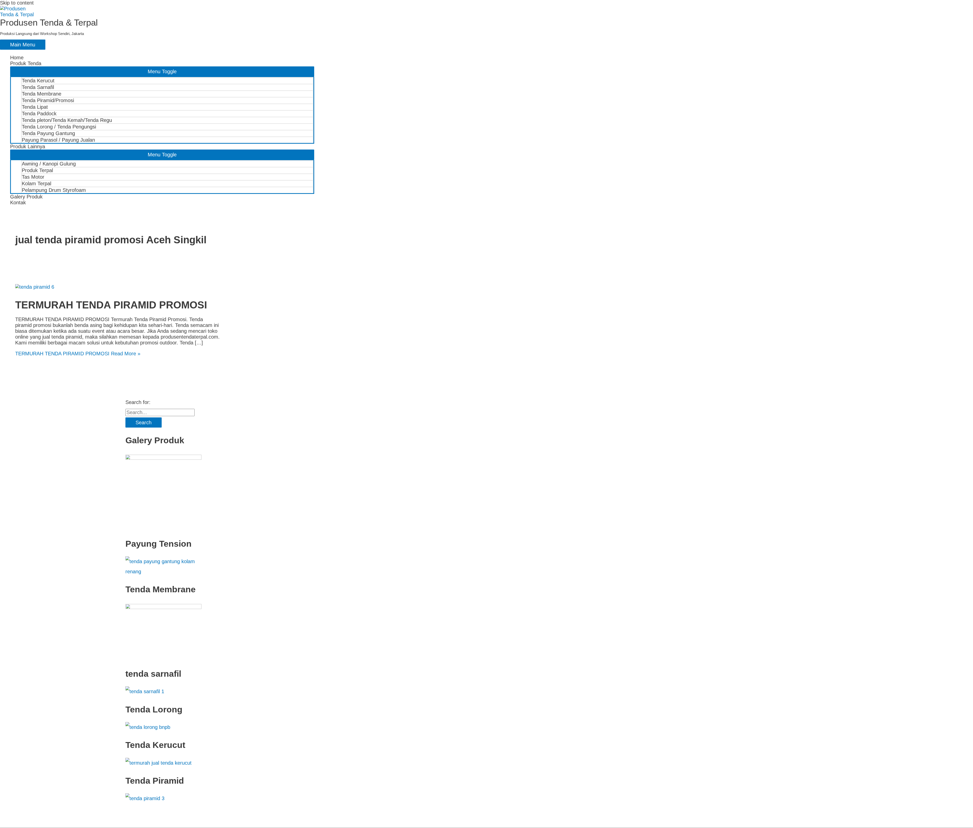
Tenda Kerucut (38, 80)
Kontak (18, 202)
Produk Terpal (37, 170)
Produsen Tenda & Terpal (49, 22)
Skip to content (17, 3)
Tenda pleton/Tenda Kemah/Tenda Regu (67, 120)
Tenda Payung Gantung (48, 133)
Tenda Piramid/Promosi (48, 100)
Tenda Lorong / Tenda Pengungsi (59, 127)
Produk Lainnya (27, 146)
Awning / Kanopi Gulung (49, 164)
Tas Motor (33, 177)
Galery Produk (26, 196)
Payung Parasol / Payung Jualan (58, 140)
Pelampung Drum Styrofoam (54, 190)
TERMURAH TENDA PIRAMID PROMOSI (111, 304)
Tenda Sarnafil (38, 87)
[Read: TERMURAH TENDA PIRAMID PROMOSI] (34, 287)
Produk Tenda (25, 63)
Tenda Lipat (35, 107)
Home (17, 57)
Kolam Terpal (36, 183)
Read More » (77, 353)
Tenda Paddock (39, 113)
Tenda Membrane (41, 94)
